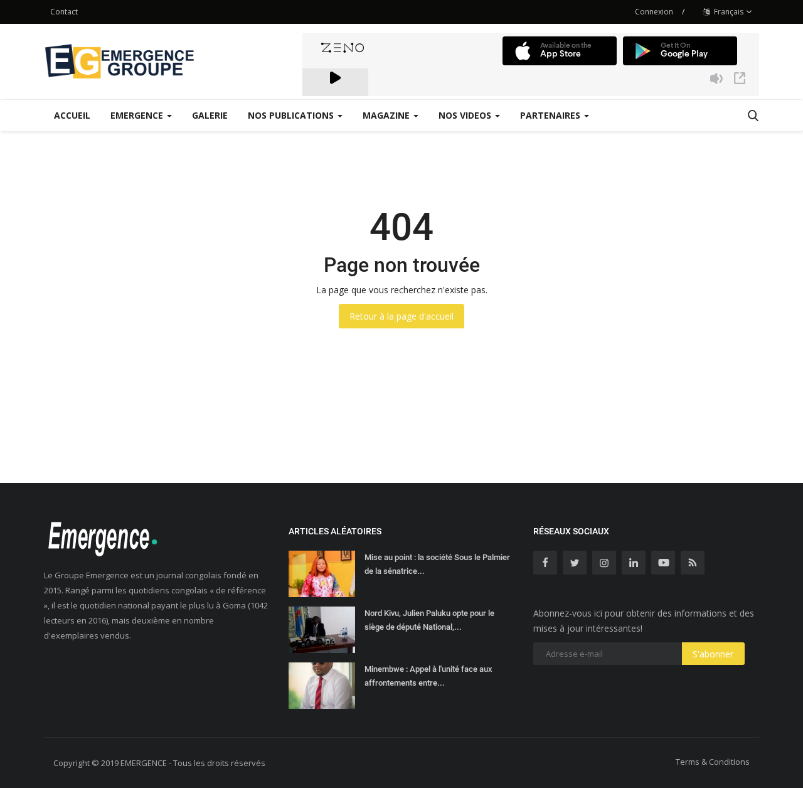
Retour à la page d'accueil (401, 316)
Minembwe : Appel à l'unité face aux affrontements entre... (428, 676)
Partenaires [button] (551, 115)
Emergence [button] (138, 115)
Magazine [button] (387, 115)
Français (727, 11)
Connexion (654, 11)
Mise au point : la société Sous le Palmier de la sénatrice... (437, 564)
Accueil (72, 115)
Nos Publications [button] (292, 115)
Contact (64, 11)
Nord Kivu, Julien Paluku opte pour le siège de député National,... (429, 620)
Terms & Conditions (713, 761)
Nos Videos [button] (466, 115)
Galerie (210, 115)
